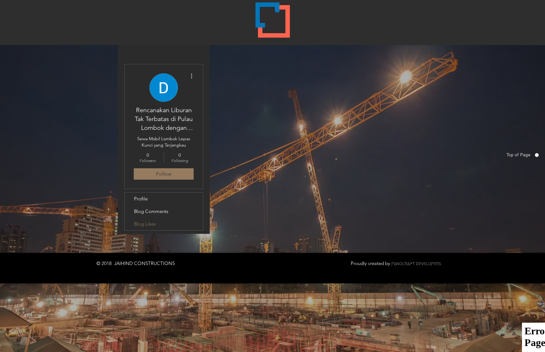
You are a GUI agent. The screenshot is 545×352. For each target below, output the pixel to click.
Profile (141, 199)
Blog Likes (144, 224)
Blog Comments (151, 211)
